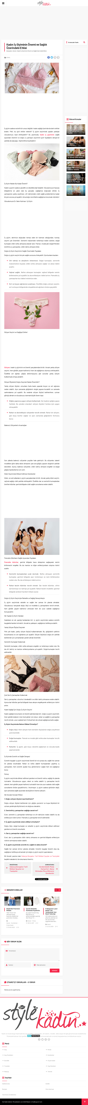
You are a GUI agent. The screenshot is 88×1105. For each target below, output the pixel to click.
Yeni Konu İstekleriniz (9, 1095)
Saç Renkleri (52, 1066)
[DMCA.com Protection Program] (33, 1036)
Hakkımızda (6, 1084)
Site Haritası (50, 1089)
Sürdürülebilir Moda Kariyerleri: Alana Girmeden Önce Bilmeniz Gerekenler (44, 870)
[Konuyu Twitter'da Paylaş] (51, 57)
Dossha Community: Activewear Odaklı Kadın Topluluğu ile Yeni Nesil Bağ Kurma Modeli (76, 179)
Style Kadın (51, 1060)
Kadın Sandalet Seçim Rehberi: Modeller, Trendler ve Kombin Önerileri (75, 191)
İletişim (4, 1089)
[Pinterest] (45, 1039)
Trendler (7, 1066)
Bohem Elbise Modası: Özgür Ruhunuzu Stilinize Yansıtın (75, 167)
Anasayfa (9, 51)
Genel (14, 51)
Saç (5, 1049)
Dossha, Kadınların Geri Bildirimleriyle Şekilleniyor (75, 143)
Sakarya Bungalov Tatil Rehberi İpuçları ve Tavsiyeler (40, 856)
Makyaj (6, 1071)
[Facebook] (39, 1039)
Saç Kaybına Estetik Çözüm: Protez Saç (52, 909)
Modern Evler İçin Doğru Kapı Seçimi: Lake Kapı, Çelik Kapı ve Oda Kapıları (76, 130)
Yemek (50, 1071)
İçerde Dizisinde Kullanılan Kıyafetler (13, 909)
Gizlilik (48, 1084)
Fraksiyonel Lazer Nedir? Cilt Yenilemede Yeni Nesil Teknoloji (32, 911)
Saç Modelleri (8, 1055)
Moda (14, 921)
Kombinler (51, 1055)
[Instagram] (49, 1039)
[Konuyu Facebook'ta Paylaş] (48, 57)
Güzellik (6, 1060)
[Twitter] (42, 1039)
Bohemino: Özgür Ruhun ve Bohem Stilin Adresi (76, 156)
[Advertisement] (44, 24)
